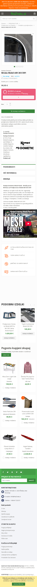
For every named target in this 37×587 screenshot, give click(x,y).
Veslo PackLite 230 (9, 411)
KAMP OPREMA (21, 568)
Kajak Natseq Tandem (27, 447)
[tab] (18, 167)
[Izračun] (18, 97)
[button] (14, 66)
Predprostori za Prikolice (8, 25)
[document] (18, 581)
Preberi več (6, 158)
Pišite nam (4, 538)
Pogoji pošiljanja (6, 527)
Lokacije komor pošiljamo (9, 555)
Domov (3, 23)
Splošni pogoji (5, 514)
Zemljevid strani (6, 519)
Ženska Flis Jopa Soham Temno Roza (27, 378)
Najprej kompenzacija (8, 530)
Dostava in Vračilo (6, 536)
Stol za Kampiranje (28, 574)
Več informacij (9, 173)
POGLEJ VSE (11, 569)
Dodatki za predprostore (25, 25)
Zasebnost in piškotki (7, 517)
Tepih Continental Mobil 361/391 (28, 325)
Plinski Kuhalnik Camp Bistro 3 (9, 447)
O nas (3, 508)
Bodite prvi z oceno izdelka (9, 81)
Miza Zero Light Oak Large (9, 378)
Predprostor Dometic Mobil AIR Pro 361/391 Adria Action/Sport (9, 327)
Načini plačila (5, 549)
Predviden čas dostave (8, 557)
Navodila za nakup (6, 552)
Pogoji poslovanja (6, 546)
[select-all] (6, 355)
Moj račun (4, 533)
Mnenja (6, 179)
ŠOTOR (26, 566)
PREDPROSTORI (13, 23)
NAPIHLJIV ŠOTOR (10, 568)
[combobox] (18, 18)
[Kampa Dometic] (25, 145)
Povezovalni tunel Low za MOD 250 (28, 413)
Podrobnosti (30, 581)
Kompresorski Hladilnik (15, 574)
